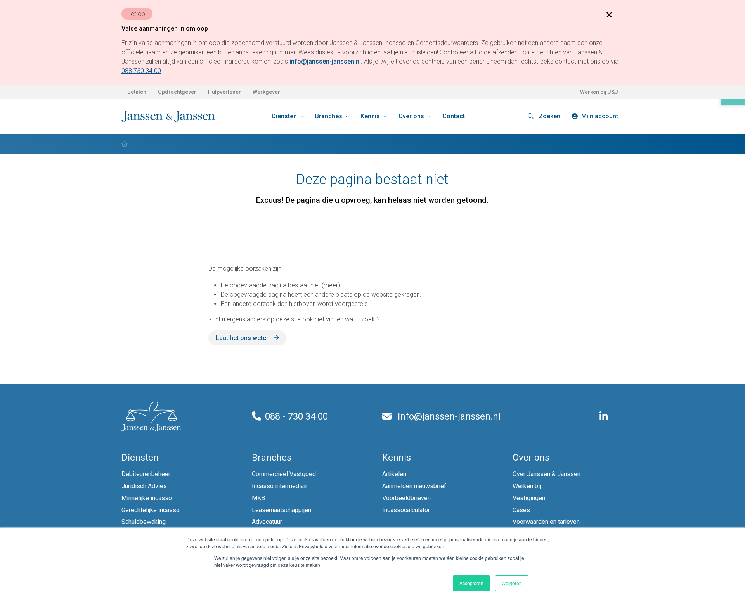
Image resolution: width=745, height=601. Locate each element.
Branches (329, 116)
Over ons (412, 116)
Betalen (136, 92)
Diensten (285, 116)
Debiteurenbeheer (145, 474)
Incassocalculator (406, 510)
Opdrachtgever (177, 92)
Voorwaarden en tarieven (546, 521)
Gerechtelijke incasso (150, 510)
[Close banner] (609, 14)
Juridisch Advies (144, 486)
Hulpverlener (224, 92)
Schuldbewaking (143, 521)
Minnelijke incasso (146, 498)
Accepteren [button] (471, 583)
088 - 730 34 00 (296, 416)
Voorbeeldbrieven (406, 498)
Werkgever (266, 92)
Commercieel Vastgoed (284, 474)
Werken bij (527, 486)
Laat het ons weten (243, 338)
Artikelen (394, 474)
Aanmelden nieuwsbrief (414, 486)
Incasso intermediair (279, 486)
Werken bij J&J (599, 92)
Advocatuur (267, 521)
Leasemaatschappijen (281, 510)
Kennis (370, 116)
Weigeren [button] (511, 583)
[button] (544, 116)
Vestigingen (529, 498)
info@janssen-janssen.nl (448, 416)
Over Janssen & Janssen (546, 474)
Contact (453, 116)
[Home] (124, 144)
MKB (258, 498)
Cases (521, 510)
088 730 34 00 (141, 70)
